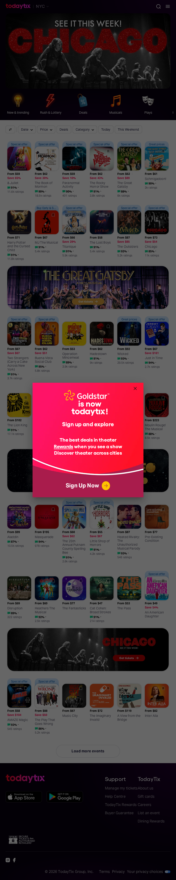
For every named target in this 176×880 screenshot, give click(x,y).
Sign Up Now (82, 485)
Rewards (63, 446)
